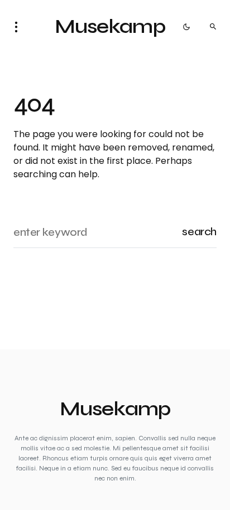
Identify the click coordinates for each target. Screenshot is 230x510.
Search (199, 232)
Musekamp (110, 26)
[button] (19, 27)
